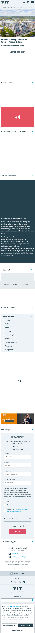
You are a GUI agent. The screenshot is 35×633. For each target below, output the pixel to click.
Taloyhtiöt (6, 284)
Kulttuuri (7, 339)
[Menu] (32, 2)
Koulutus (7, 320)
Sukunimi (6, 462)
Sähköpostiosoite (9, 480)
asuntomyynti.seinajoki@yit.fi (19, 557)
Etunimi (6, 453)
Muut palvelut (9, 350)
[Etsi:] (32, 600)
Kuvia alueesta (7, 83)
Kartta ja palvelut (8, 307)
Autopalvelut (8, 346)
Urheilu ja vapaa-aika (11, 342)
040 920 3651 (15, 554)
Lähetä (17, 532)
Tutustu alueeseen (8, 175)
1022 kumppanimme (13, 606)
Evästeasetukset (17, 630)
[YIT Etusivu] (5, 2)
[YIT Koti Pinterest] (23, 581)
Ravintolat (8, 331)
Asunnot (14, 284)
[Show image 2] (17, 117)
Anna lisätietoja (10, 518)
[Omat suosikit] (28, 2)
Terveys (7, 327)
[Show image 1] (17, 97)
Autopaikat (25, 284)
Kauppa (7, 324)
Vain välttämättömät (9, 625)
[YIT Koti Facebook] (11, 581)
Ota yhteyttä (6, 429)
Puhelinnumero (8, 471)
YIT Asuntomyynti (8, 541)
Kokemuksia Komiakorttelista (13, 132)
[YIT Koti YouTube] (19, 581)
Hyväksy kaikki (25, 625)
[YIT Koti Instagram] (15, 581)
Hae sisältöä (17, 596)
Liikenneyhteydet (10, 335)
